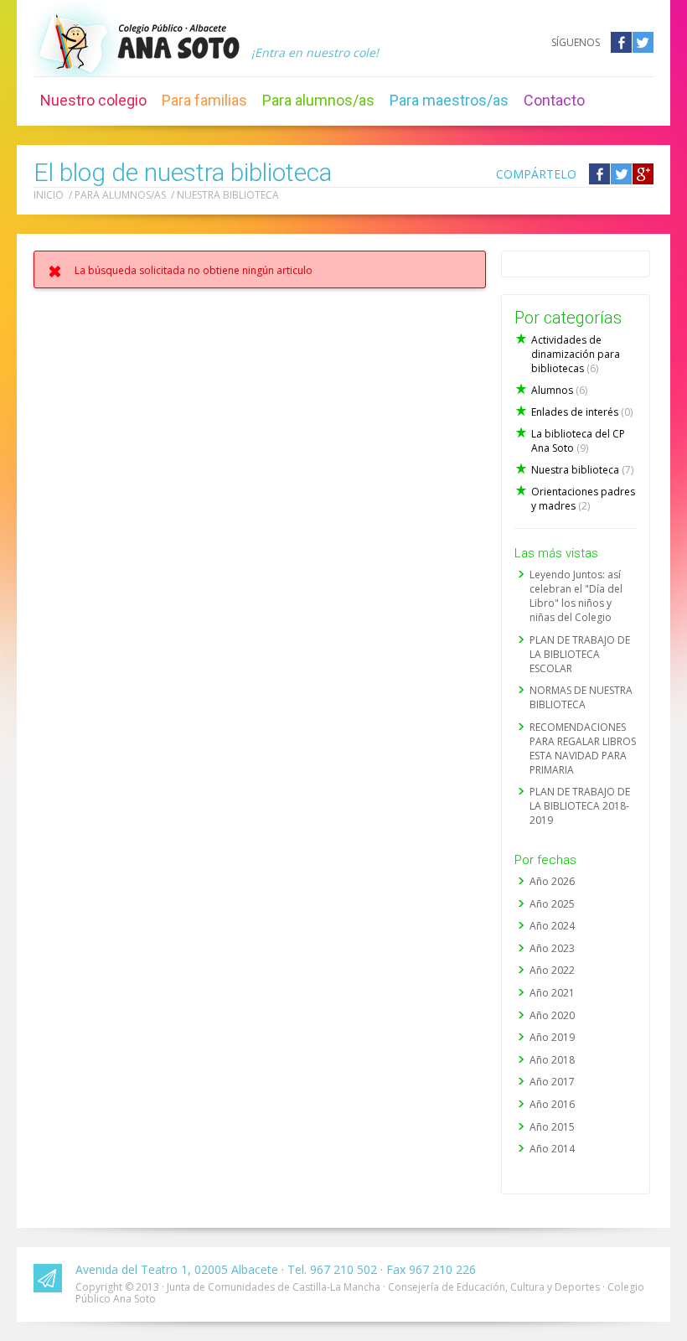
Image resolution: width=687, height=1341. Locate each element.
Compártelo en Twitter (621, 173)
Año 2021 (552, 993)
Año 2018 (552, 1060)
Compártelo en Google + (643, 173)
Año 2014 (552, 1149)
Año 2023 (552, 948)
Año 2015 (552, 1127)
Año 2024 (552, 926)
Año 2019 (552, 1037)
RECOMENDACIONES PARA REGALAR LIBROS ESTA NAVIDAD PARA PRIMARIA (582, 748)
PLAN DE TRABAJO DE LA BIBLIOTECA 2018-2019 (579, 805)
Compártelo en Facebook (599, 173)
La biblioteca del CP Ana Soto (578, 441)
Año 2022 (552, 970)
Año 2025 (552, 904)
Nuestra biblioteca (228, 195)
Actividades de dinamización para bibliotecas (575, 354)
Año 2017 (552, 1081)
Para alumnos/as (318, 100)
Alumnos (559, 390)
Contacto (554, 100)
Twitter (643, 42)
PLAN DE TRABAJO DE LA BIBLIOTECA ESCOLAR (579, 654)
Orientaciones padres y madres (583, 498)
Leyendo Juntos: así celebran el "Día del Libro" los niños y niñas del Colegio (575, 595)
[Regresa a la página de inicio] (178, 41)
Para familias (204, 100)
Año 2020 (552, 1015)
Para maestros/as (449, 100)
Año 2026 (552, 881)
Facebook (621, 42)
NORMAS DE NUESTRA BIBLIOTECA (581, 697)
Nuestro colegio (93, 100)
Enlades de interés (582, 412)
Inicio (49, 195)
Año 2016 (552, 1104)
